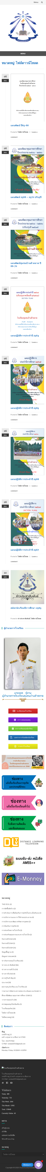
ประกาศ (5, 982)
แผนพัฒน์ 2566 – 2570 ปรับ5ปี (26, 197)
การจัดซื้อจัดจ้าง (7, 908)
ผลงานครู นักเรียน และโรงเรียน (13, 987)
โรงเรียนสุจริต (7, 1008)
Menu (36, 2)
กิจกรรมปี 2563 (7, 939)
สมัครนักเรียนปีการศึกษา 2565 (26, 608)
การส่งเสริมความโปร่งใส (11, 930)
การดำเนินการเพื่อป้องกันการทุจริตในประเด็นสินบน (20, 913)
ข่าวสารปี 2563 (7, 974)
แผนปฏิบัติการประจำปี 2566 (25, 479)
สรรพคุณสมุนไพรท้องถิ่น (10, 1004)
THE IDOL (5, 904)
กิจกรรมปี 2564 (7, 943)
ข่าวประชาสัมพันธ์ (24, 618)
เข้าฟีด (4, 1131)
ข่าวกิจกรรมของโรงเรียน (11, 961)
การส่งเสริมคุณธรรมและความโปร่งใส (15, 935)
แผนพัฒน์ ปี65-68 (20, 125)
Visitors (6, 1090)
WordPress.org (8, 1139)
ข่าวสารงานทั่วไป (8, 969)
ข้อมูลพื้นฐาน (6, 952)
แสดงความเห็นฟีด (8, 1135)
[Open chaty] (38, 1165)
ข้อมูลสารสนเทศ (8, 956)
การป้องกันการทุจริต (9, 926)
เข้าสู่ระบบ (6, 1128)
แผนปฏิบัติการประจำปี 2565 (25, 408)
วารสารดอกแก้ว (7, 1000)
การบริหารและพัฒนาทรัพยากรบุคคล (15, 922)
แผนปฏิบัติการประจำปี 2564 (25, 335)
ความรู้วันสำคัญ (7, 978)
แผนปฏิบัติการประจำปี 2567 (25, 550)
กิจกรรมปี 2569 (7, 948)
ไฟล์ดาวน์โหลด (23, 132)
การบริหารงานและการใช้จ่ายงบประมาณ (17, 917)
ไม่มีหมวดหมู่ (6, 1017)
